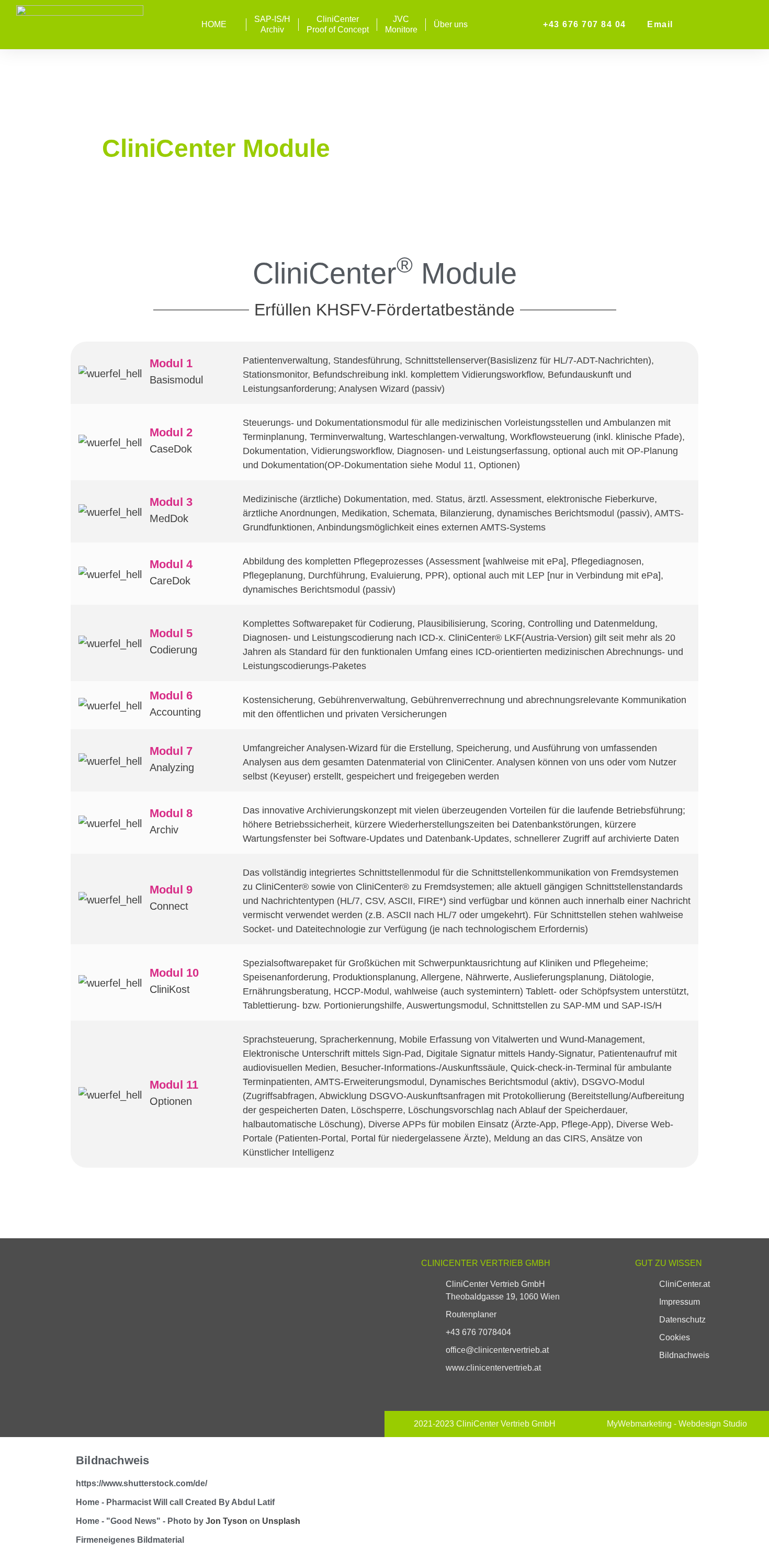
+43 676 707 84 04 (584, 24)
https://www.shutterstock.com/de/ (141, 1483)
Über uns (451, 24)
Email (660, 24)
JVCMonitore (401, 24)
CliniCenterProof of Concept (338, 24)
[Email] (636, 24)
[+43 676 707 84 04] (532, 24)
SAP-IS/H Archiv (272, 24)
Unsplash (281, 1521)
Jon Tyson (226, 1521)
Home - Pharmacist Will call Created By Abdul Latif (175, 1502)
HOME (214, 24)
